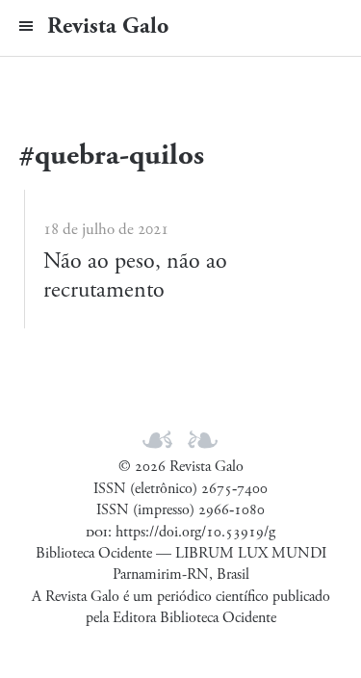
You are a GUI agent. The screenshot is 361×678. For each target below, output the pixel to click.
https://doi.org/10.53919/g (195, 532)
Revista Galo (107, 26)
